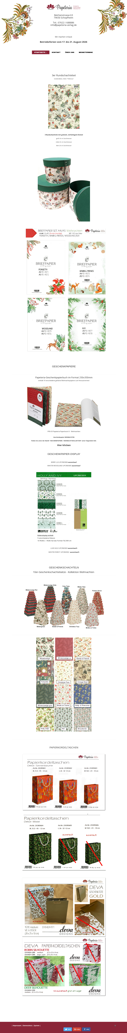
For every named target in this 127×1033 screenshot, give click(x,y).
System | (37, 1026)
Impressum (17, 1026)
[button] (68, 1029)
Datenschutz (28, 1026)
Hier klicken (64, 445)
